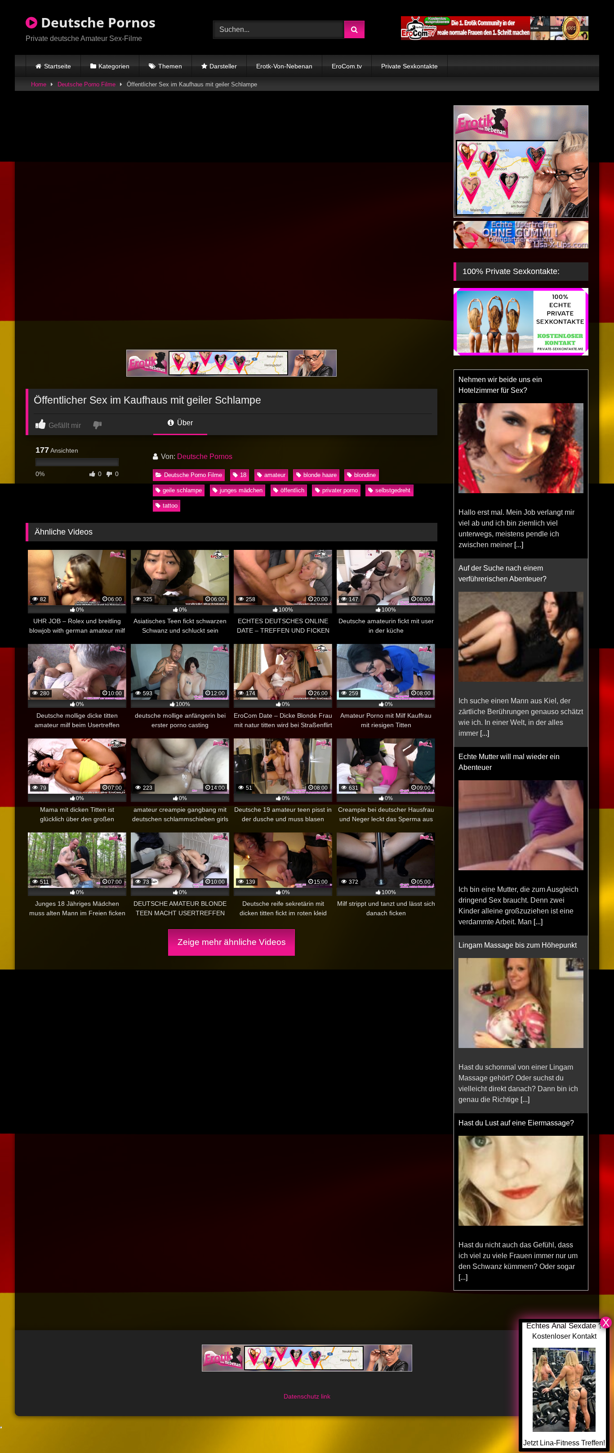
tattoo (170, 505)
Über (184, 423)
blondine (365, 475)
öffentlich (292, 490)
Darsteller (223, 66)
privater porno (340, 490)
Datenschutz (302, 1396)
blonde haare (320, 475)
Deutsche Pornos (96, 22)
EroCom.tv (347, 66)
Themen (170, 66)
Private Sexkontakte (409, 66)
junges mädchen (241, 490)
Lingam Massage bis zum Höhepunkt (517, 945)
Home (38, 84)
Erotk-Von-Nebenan (284, 66)
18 (243, 475)
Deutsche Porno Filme (87, 84)
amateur (274, 475)
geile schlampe (182, 490)
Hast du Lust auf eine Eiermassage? (516, 1123)
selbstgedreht (392, 490)
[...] (518, 545)
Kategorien (113, 66)
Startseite (57, 66)
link (325, 1396)
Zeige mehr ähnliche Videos (232, 942)
